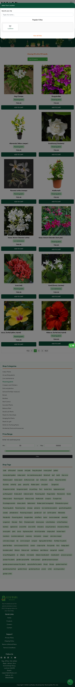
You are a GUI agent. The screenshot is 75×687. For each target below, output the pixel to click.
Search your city (7, 11)
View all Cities (37, 36)
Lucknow (10, 28)
